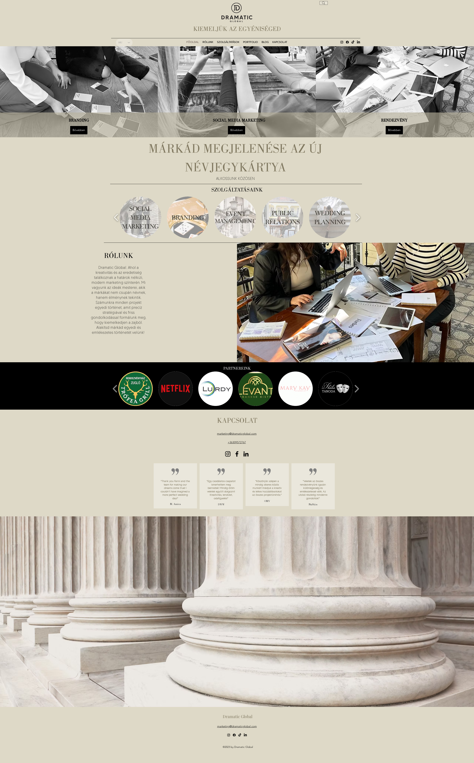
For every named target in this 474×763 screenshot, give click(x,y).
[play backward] (116, 217)
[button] (135, 389)
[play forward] (358, 217)
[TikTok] (353, 42)
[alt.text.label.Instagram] (342, 42)
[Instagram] (227, 454)
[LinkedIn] (358, 42)
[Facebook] (347, 42)
